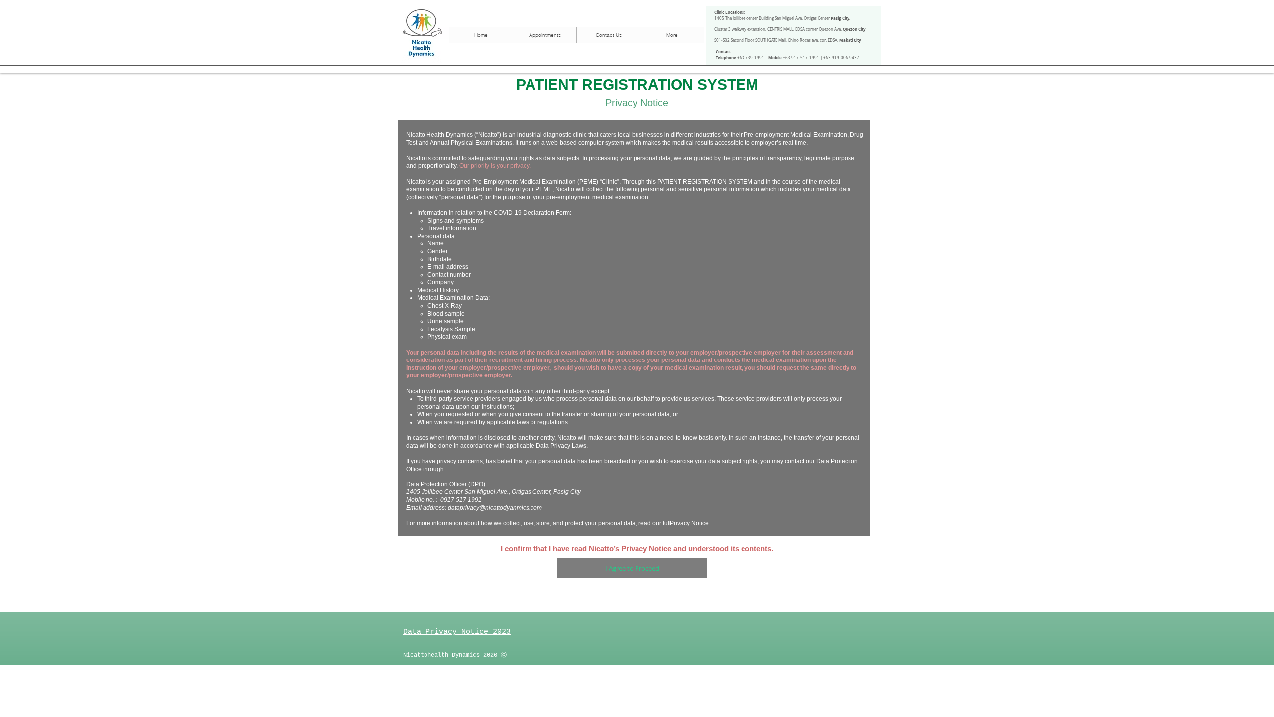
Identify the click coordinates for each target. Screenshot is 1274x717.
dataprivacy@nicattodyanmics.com (495, 507)
